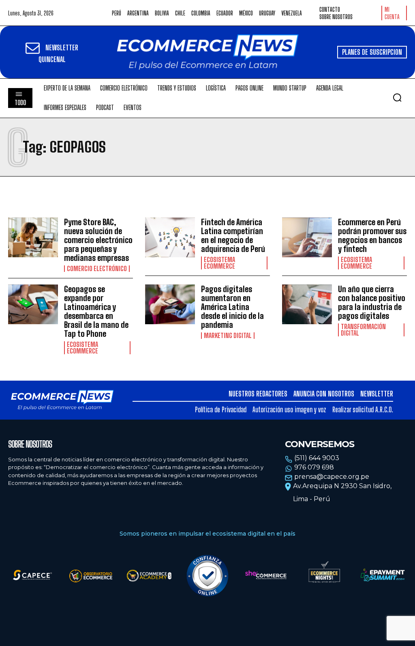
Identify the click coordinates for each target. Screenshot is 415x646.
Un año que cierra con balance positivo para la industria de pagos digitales (371, 302)
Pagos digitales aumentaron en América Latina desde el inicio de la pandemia (232, 306)
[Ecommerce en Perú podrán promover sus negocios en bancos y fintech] (307, 237)
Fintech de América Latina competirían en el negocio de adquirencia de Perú (233, 235)
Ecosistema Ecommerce (219, 262)
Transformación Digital (363, 329)
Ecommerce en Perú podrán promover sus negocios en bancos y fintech (372, 235)
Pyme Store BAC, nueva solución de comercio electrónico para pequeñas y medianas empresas (98, 240)
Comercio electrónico (97, 268)
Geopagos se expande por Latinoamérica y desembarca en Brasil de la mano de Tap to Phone (96, 311)
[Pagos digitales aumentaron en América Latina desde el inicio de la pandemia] (170, 304)
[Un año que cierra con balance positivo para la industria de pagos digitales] (307, 304)
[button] (397, 97)
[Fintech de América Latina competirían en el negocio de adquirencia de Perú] (170, 237)
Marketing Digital (228, 335)
